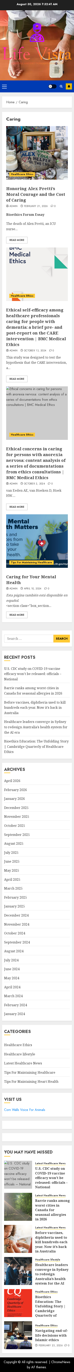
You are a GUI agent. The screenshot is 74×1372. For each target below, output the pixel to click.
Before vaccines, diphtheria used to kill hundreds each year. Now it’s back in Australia (35, 707)
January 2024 (14, 1014)
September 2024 (17, 942)
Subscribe (69, 86)
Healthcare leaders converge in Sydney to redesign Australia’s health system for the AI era (35, 726)
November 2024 (16, 924)
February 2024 (15, 1005)
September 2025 (17, 834)
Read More (16, 240)
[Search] (61, 86)
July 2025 (11, 852)
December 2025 (16, 807)
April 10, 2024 (33, 588)
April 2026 (12, 780)
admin (13, 206)
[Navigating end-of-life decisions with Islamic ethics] (18, 1335)
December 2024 (16, 915)
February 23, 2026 (51, 1345)
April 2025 (12, 879)
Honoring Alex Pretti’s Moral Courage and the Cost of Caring (35, 194)
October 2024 (14, 933)
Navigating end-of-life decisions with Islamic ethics (51, 1335)
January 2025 (14, 906)
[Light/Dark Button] (52, 86)
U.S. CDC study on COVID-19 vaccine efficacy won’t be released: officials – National (32, 673)
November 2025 (16, 816)
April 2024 (12, 987)
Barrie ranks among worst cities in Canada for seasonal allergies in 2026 (52, 1209)
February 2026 (15, 790)
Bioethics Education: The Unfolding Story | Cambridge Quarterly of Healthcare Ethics (36, 746)
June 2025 (12, 861)
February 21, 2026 (36, 206)
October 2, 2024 (34, 484)
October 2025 (14, 825)
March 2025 (13, 888)
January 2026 (14, 798)
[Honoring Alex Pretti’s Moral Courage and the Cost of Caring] (37, 153)
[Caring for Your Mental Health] (37, 541)
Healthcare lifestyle (19, 1054)
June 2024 (12, 969)
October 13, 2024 (35, 350)
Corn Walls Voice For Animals (24, 1109)
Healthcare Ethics (22, 174)
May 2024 (11, 978)
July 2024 (11, 960)
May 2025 (11, 870)
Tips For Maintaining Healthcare (31, 562)
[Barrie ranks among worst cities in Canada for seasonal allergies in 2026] (18, 1207)
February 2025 (15, 897)
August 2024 (13, 951)
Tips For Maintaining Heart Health (31, 1081)
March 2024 (13, 996)
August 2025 (13, 843)
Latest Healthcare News (23, 1063)
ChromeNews (60, 1362)
